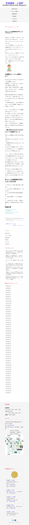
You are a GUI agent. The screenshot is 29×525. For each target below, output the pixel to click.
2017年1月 (8, 354)
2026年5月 (8, 290)
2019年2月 (8, 348)
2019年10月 (9, 333)
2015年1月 (8, 388)
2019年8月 (8, 337)
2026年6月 (8, 288)
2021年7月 (8, 309)
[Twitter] (13, 520)
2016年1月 (8, 362)
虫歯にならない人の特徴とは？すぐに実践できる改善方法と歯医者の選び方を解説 (14, 273)
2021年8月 (8, 307)
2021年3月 (8, 318)
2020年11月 (8, 324)
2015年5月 (8, 380)
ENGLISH (14, 9)
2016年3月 (8, 358)
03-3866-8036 (12, 508)
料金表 (14, 16)
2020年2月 (8, 328)
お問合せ (14, 21)
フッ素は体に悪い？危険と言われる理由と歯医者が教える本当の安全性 (14, 264)
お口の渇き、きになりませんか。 (13, 212)
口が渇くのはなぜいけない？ (12, 209)
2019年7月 (8, 339)
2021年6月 (8, 311)
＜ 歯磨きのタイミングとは (10, 223)
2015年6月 (8, 377)
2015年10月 (9, 369)
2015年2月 (8, 386)
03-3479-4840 (12, 493)
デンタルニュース (11, 27)
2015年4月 (8, 382)
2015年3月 (8, 384)
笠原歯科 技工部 (10, 511)
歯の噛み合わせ (9, 210)
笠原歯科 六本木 (10, 490)
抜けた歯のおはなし (10, 213)
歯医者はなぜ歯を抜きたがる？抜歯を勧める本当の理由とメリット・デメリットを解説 (14, 278)
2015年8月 (8, 373)
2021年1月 (8, 322)
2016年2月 (8, 360)
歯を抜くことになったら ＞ (18, 225)
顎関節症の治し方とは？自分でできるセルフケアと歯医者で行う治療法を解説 (14, 268)
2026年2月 (8, 296)
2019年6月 (8, 341)
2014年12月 (9, 390)
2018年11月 (8, 352)
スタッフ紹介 (14, 11)
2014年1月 (8, 392)
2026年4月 (8, 292)
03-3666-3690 (11, 425)
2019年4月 (8, 345)
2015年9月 (8, 371)
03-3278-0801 (12, 501)
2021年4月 (8, 315)
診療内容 (14, 13)
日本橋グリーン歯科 (11, 496)
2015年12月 (9, 365)
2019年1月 (8, 350)
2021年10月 (9, 303)
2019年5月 (8, 343)
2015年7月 (8, 375)
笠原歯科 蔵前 (10, 505)
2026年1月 (8, 298)
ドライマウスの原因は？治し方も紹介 (14, 261)
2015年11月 (8, 367)
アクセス (14, 18)
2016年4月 (8, 356)
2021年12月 (9, 301)
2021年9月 (8, 305)
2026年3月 (8, 294)
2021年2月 (8, 320)
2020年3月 (8, 326)
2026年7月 (8, 286)
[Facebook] (16, 520)
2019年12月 (9, 330)
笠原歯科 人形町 (14, 3)
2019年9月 (8, 335)
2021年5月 (8, 313)
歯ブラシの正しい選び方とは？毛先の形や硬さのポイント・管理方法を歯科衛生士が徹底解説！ (14, 252)
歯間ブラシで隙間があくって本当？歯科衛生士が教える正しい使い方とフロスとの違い (14, 257)
